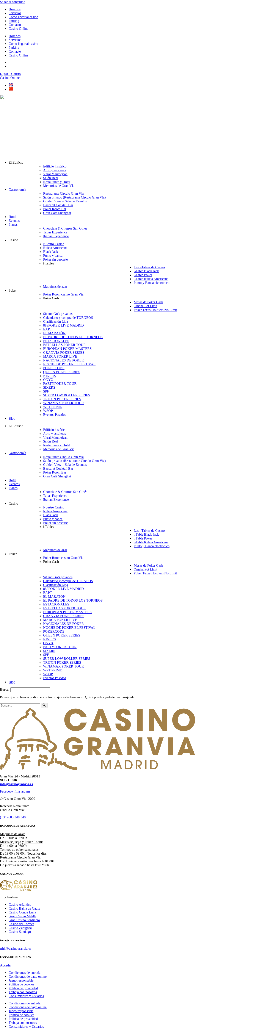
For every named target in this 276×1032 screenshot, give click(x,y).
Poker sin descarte (55, 259)
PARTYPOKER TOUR (60, 383)
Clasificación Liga (55, 321)
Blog (12, 418)
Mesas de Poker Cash (148, 302)
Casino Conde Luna (22, 912)
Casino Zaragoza (20, 928)
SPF (46, 391)
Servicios (15, 13)
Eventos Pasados (54, 414)
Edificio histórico (54, 166)
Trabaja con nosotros (23, 992)
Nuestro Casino (53, 244)
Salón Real (50, 178)
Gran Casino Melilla (22, 916)
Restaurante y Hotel (56, 182)
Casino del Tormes (21, 924)
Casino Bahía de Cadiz (24, 908)
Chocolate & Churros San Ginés (65, 228)
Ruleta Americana (55, 248)
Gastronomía (17, 189)
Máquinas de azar (55, 286)
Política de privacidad (23, 988)
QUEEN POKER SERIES (61, 372)
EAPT (47, 329)
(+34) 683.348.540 (13, 817)
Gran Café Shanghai (57, 213)
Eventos (14, 220)
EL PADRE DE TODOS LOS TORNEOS (73, 337)
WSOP (48, 411)
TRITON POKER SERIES (62, 399)
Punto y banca (53, 255)
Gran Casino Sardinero (24, 920)
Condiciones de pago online (28, 976)
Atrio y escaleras (54, 170)
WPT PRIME (52, 407)
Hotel (12, 217)
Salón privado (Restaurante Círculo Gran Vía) (74, 197)
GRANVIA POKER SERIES (63, 352)
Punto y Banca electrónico (151, 283)
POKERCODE (53, 368)
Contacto (15, 25)
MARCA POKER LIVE (60, 356)
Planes (13, 224)
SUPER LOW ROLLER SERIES (66, 395)
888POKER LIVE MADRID (63, 325)
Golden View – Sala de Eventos (65, 201)
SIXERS (49, 387)
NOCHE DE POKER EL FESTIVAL (69, 364)
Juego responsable (21, 980)
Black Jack (50, 251)
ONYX (48, 380)
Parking (14, 21)
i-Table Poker (143, 275)
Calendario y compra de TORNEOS (68, 317)
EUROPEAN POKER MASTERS (67, 348)
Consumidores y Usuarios (26, 996)
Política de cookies (21, 984)
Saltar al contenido (12, 2)
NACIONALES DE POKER (63, 360)
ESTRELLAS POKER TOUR (64, 345)
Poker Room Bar (54, 209)
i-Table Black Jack (146, 271)
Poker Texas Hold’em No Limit (155, 310)
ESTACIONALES (56, 341)
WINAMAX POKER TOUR (63, 403)
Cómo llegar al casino (23, 17)
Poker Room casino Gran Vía (63, 294)
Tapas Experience (55, 232)
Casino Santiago (20, 931)
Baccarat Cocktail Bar (58, 205)
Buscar (4, 689)
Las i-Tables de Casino (149, 267)
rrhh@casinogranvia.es (15, 948)
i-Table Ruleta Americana (151, 279)
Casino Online (18, 28)
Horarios (14, 9)
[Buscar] (44, 705)
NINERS (49, 376)
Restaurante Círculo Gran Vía (63, 193)
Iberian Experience (56, 236)
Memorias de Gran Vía (58, 186)
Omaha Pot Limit (145, 306)
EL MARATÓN (54, 333)
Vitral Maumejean (55, 174)
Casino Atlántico (20, 904)
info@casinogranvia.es (16, 784)
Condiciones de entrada (25, 972)
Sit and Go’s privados (57, 314)
